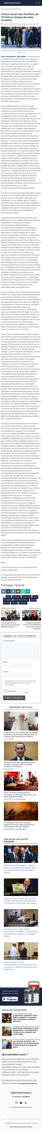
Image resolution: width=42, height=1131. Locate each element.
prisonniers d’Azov (21, 600)
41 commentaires (20, 829)
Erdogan (16, 597)
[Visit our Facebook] (16, 1103)
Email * (6, 672)
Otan (35, 597)
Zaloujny (23, 603)
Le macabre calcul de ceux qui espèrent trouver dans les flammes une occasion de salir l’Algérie (19, 825)
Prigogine (8, 600)
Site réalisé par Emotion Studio (21, 1127)
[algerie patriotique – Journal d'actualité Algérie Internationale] (12, 3)
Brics (8, 597)
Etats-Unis (26, 597)
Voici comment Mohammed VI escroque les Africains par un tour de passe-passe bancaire (20, 795)
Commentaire (9, 641)
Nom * (5, 662)
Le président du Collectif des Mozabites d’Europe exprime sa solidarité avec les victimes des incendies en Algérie (21, 734)
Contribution (15, 9)
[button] (36, 3)
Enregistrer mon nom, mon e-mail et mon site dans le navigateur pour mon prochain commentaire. (20, 683)
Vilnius (14, 603)
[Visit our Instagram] (21, 1103)
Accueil (4, 9)
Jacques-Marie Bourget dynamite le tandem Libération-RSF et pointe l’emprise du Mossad (19, 764)
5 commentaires (19, 799)
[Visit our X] (25, 1103)
